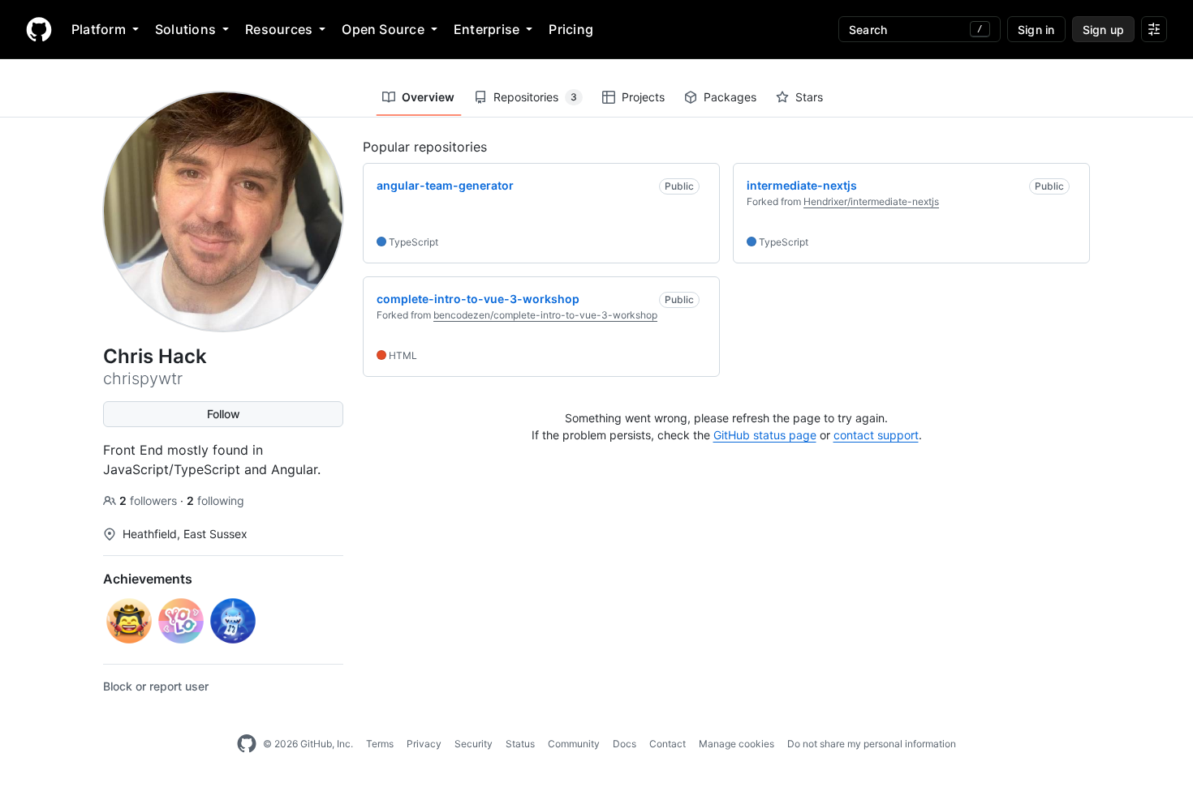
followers (149, 500)
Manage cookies (736, 744)
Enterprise (486, 29)
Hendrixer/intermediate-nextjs (871, 201)
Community (574, 744)
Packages (730, 97)
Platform (98, 29)
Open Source (383, 29)
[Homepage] (39, 29)
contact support (876, 435)
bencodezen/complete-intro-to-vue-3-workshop (545, 315)
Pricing (571, 29)
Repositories (535, 97)
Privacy (424, 744)
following (215, 500)
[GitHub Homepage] (246, 744)
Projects (643, 97)
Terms (380, 744)
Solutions (185, 29)
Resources (278, 29)
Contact (667, 744)
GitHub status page (764, 435)
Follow (223, 414)
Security (473, 744)
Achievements (147, 579)
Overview (428, 97)
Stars (809, 97)
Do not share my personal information (871, 744)
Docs (624, 744)
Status (520, 744)
